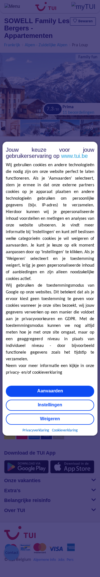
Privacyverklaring (35, 430)
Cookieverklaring (65, 430)
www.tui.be (74, 156)
